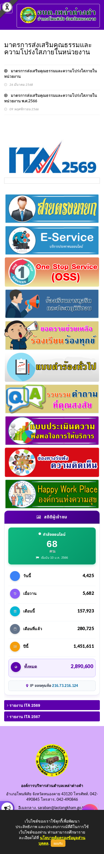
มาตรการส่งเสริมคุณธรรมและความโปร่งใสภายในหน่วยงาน (50, 74)
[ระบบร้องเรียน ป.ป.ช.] (7, 808)
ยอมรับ (58, 843)
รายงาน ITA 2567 (24, 716)
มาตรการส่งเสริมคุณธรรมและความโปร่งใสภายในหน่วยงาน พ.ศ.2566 (50, 98)
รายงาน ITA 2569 (24, 705)
